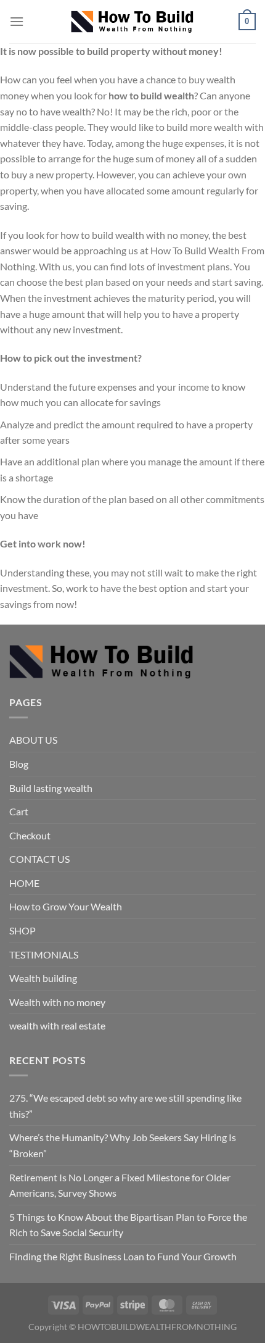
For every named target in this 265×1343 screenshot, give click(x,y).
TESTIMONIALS (43, 954)
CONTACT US (39, 859)
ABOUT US (33, 740)
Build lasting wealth (50, 788)
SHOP (22, 930)
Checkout (30, 835)
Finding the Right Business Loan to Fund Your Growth (123, 1256)
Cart (18, 811)
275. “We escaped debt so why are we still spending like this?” (125, 1106)
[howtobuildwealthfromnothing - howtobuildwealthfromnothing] (132, 22)
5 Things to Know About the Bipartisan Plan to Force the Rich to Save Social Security (128, 1225)
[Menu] (16, 21)
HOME (24, 883)
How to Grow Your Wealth (65, 906)
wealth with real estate (57, 1025)
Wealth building (43, 978)
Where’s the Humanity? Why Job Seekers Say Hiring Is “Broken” (122, 1145)
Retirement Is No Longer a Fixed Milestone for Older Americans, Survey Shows (119, 1185)
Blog (18, 764)
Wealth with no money (57, 1002)
